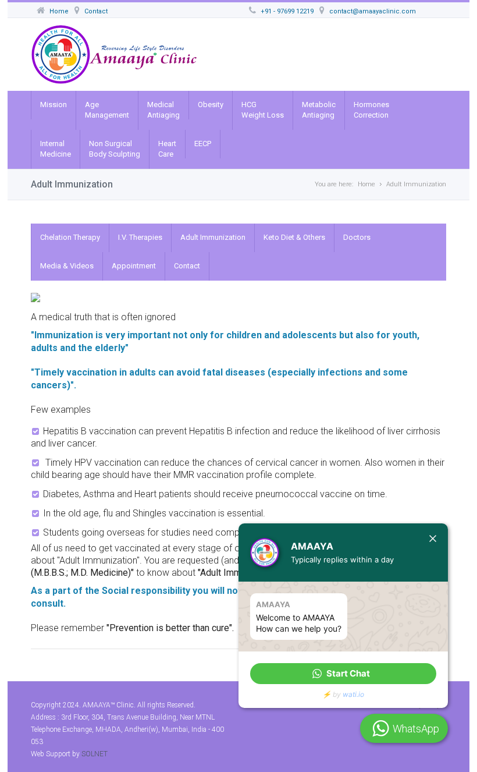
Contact (187, 265)
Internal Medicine (55, 148)
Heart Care (167, 148)
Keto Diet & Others (294, 237)
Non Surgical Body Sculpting (114, 148)
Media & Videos (67, 265)
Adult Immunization (212, 237)
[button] (343, 673)
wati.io (353, 694)
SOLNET (94, 754)
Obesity (210, 104)
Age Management (107, 109)
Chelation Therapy (70, 237)
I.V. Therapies (140, 237)
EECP (202, 143)
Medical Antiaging (163, 109)
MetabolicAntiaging (319, 109)
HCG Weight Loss (262, 109)
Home (366, 184)
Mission (53, 104)
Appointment (134, 265)
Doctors (357, 237)
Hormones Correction (371, 109)
